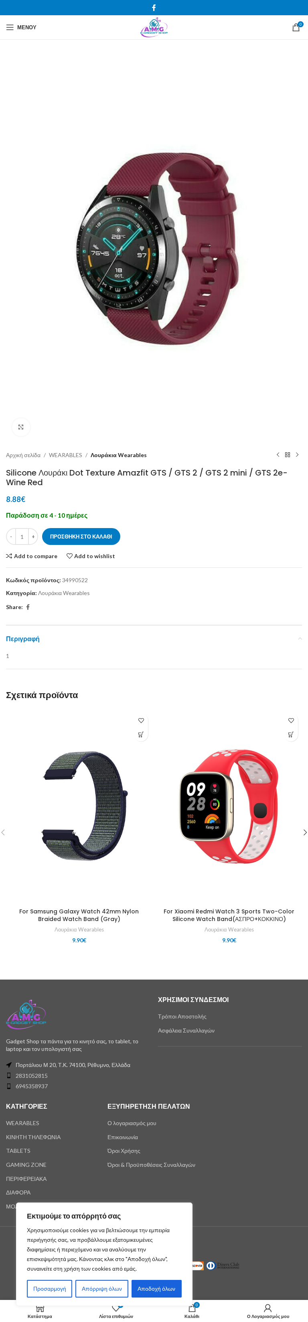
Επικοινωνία (122, 1137)
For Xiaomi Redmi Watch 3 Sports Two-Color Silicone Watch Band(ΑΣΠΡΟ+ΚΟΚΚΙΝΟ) (229, 915)
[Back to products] (287, 455)
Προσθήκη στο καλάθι (81, 536)
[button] (141, 734)
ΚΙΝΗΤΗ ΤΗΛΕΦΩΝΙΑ (33, 1137)
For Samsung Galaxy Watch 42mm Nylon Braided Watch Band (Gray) (79, 915)
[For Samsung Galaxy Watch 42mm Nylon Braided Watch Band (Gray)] (79, 806)
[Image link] (26, 1013)
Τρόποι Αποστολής (182, 1016)
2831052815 (32, 1075)
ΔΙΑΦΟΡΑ (18, 1192)
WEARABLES (65, 454)
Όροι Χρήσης (123, 1150)
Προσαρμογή (49, 1288)
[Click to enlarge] (21, 427)
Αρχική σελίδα (23, 454)
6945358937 (32, 1086)
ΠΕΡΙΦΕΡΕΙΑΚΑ (26, 1178)
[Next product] (297, 455)
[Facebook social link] (154, 8)
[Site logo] (153, 26)
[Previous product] (278, 455)
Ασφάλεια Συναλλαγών (186, 1030)
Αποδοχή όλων (156, 1288)
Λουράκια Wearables (119, 454)
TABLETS (18, 1150)
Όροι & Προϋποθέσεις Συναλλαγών (151, 1164)
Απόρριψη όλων (102, 1288)
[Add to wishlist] (141, 720)
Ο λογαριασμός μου (131, 1123)
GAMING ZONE (26, 1164)
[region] (104, 1254)
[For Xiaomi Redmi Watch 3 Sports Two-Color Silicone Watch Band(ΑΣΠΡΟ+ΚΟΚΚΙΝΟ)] (229, 806)
